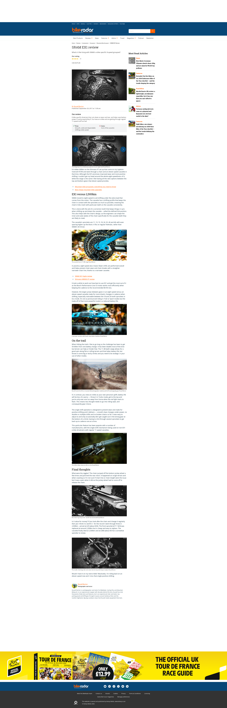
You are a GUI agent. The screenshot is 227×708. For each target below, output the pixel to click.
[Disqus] (101, 627)
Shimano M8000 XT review (85, 279)
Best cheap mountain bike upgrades (88, 190)
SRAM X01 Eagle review (83, 276)
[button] (99, 151)
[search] (152, 31)
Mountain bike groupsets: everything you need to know (95, 187)
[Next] (123, 149)
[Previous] (75, 149)
